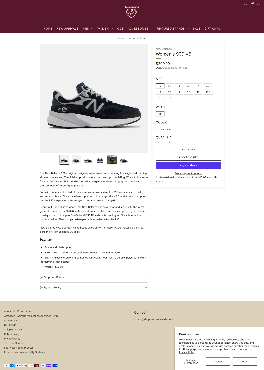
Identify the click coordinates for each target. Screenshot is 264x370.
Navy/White (164, 129)
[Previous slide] (45, 98)
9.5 (188, 92)
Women (103, 28)
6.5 (188, 85)
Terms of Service (14, 343)
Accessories (138, 28)
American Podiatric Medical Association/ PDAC (31, 315)
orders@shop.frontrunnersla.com (153, 319)
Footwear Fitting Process (18, 347)
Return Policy (12, 334)
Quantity (164, 137)
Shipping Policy (13, 329)
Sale (196, 28)
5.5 (169, 85)
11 (160, 98)
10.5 (208, 92)
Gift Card (212, 28)
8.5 (169, 92)
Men (86, 28)
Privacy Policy (187, 352)
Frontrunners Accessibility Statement (25, 352)
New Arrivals (68, 28)
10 (198, 92)
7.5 (207, 85)
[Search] (258, 4)
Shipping (160, 68)
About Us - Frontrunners (18, 311)
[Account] (245, 4)
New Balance (164, 48)
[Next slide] (143, 98)
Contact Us (10, 320)
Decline (244, 361)
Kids (120, 28)
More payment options (188, 173)
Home (48, 28)
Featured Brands (170, 28)
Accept (218, 361)
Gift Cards (10, 325)
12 (169, 98)
